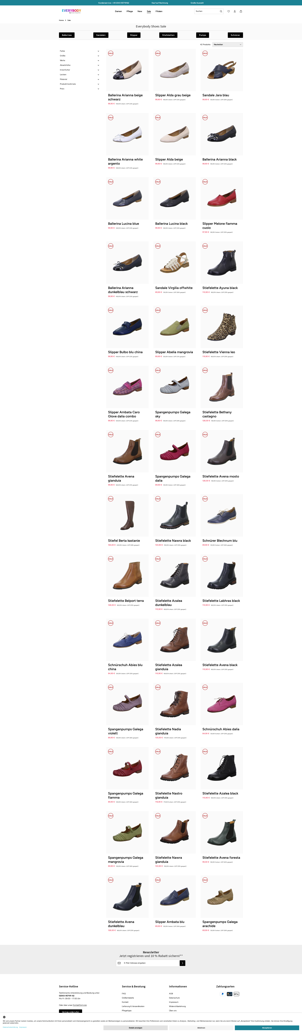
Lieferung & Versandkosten (133, 1006)
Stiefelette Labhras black (221, 601)
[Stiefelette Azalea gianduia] (174, 640)
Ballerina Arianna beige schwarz (125, 97)
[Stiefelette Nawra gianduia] (174, 832)
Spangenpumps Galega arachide (220, 924)
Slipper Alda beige (169, 159)
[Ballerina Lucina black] (174, 198)
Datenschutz (174, 998)
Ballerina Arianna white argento (125, 161)
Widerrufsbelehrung (177, 1006)
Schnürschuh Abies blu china (125, 667)
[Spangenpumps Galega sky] (174, 387)
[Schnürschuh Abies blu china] (127, 640)
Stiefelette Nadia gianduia (168, 731)
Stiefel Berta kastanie (124, 541)
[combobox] (206, 11)
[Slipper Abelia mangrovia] (174, 327)
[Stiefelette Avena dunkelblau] (127, 896)
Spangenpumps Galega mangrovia (125, 860)
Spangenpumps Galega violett (125, 731)
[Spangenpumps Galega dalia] (174, 451)
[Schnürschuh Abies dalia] (222, 704)
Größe (62, 56)
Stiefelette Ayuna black (220, 288)
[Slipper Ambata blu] (174, 896)
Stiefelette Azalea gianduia (168, 667)
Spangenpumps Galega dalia (172, 478)
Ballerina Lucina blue (123, 224)
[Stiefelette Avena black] (222, 640)
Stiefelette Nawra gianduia (168, 860)
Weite (62, 60)
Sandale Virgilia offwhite (174, 288)
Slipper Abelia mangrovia (174, 352)
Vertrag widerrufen (70, 1012)
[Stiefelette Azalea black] (222, 768)
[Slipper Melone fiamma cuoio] (222, 198)
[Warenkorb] (241, 11)
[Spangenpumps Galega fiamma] (127, 768)
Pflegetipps (126, 1010)
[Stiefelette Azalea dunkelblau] (174, 575)
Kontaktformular (80, 1005)
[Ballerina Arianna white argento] (127, 134)
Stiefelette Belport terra (126, 601)
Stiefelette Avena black (219, 665)
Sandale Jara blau (215, 95)
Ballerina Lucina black (171, 224)
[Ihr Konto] (235, 11)
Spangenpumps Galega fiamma (125, 795)
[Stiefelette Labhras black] (222, 575)
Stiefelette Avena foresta (221, 858)
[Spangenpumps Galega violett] (127, 704)
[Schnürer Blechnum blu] (222, 515)
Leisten (63, 74)
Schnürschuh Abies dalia (220, 729)
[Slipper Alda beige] (174, 134)
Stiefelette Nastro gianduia (168, 795)
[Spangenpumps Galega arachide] (222, 896)
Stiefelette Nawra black (173, 541)
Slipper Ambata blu (169, 922)
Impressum (173, 1002)
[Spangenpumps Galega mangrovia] (127, 832)
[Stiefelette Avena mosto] (222, 451)
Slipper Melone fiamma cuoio (219, 226)
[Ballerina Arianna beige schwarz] (127, 70)
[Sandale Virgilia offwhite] (174, 262)
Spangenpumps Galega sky (172, 414)
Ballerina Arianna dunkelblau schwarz (123, 290)
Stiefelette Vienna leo (218, 352)
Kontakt (125, 1002)
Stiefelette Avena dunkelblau (121, 924)
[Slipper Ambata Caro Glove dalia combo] (127, 387)
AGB (171, 993)
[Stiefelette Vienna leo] (222, 327)
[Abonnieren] (182, 963)
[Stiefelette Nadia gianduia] (174, 704)
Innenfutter (65, 70)
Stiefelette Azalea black (220, 793)
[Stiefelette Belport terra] (127, 575)
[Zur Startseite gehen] (71, 11)
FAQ (124, 993)
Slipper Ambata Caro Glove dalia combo (124, 414)
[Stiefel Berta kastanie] (127, 515)
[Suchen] (221, 11)
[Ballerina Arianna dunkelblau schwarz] (127, 262)
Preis (62, 89)
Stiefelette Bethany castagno (217, 414)
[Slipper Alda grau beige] (174, 70)
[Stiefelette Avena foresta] (222, 832)
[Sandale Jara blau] (222, 70)
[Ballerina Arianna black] (222, 134)
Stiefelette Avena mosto (220, 476)
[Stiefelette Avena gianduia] (127, 451)
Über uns (172, 1010)
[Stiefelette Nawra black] (174, 515)
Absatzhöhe (65, 65)
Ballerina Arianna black (219, 159)
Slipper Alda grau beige (173, 95)
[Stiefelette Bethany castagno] (222, 387)
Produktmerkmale (68, 84)
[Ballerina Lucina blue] (127, 198)
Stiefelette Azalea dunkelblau (168, 603)
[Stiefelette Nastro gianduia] (174, 768)
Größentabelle (128, 998)
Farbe (62, 51)
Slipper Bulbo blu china (125, 352)
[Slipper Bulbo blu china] (127, 327)
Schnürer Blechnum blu (219, 541)
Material (63, 79)
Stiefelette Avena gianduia (121, 478)
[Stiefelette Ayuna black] (222, 262)
